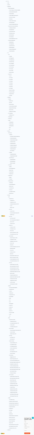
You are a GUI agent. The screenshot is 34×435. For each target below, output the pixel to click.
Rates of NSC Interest (12, 419)
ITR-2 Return (11, 79)
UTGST (10, 314)
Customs (10, 291)
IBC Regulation (11, 303)
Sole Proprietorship (11, 22)
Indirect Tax (10, 225)
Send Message (27, 433)
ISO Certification (11, 36)
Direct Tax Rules (11, 328)
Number (25, 424)
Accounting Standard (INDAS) (13, 287)
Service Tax (10, 310)
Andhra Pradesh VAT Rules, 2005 (14, 376)
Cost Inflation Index (11, 399)
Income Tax (10, 74)
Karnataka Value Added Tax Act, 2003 (15, 271)
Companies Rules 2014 (13, 321)
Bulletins (9, 285)
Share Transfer (11, 109)
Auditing (10, 166)
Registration (9, 6)
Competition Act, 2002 (13, 239)
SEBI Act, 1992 (12, 207)
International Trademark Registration (15, 136)
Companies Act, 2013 (13, 202)
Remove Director (11, 104)
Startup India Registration (12, 49)
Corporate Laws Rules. (12, 319)
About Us (9, 4)
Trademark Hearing (12, 141)
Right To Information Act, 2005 (14, 257)
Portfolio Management (12, 184)
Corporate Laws (11, 198)
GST (9, 54)
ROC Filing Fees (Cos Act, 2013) (13, 426)
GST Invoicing (11, 68)
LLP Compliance (10, 113)
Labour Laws (11, 307)
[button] (7, 1)
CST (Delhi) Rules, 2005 (13, 344)
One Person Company (12, 17)
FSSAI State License (12, 33)
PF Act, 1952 (11, 250)
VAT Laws (10, 262)
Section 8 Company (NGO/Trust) (13, 24)
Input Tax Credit (11, 72)
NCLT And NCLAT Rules (13, 371)
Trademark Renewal (12, 143)
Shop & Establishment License (13, 38)
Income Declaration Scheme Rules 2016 (15, 330)
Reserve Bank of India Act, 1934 (14, 255)
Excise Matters (11, 296)
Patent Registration (12, 161)
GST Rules (10, 335)
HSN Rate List (11, 408)
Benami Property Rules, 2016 (14, 358)
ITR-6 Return (11, 86)
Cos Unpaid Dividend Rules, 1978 (14, 323)
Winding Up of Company (12, 111)
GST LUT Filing (11, 70)
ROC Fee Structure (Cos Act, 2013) (13, 424)
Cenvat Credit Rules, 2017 (13, 342)
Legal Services (10, 175)
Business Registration (11, 8)
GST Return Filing (11, 61)
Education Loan (11, 193)
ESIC (10, 127)
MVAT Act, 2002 (12, 273)
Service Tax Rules (12, 353)
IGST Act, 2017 (12, 221)
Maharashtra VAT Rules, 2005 (14, 385)
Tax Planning (11, 182)
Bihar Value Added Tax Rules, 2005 (14, 378)
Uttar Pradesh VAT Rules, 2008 (14, 394)
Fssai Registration (11, 29)
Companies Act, (12, 200)
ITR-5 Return (11, 84)
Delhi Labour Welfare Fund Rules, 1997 (15, 362)
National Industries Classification (13, 415)
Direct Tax (10, 209)
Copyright (10, 152)
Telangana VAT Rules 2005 (13, 392)
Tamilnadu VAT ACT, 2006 (13, 278)
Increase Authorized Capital (13, 106)
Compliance (9, 97)
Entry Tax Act (12, 230)
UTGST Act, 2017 (12, 223)
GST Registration (11, 58)
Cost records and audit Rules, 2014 (14, 360)
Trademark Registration (13, 138)
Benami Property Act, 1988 (13, 237)
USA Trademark (12, 150)
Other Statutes (11, 355)
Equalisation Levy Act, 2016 (13, 241)
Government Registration (11, 40)
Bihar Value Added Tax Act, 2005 (14, 266)
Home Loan (10, 189)
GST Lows (10, 216)
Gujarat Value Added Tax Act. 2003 (14, 269)
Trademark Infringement (13, 145)
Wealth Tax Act (12, 214)
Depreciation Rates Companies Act (13, 403)
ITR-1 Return (11, 77)
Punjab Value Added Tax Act (14, 275)
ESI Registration (11, 125)
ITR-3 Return (11, 81)
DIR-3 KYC (10, 102)
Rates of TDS (11, 422)
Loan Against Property (12, 191)
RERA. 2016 (11, 253)
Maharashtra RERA (12, 248)
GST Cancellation (11, 63)
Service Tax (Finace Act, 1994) (14, 232)
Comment (25, 430)
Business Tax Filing (11, 90)
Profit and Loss (11, 173)
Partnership (9, 118)
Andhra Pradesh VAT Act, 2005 (14, 264)
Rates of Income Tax (12, 417)
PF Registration (11, 122)
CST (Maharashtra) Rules (13, 346)
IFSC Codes (10, 410)
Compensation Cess (12, 294)
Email (25, 423)
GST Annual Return (11, 65)
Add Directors (11, 100)
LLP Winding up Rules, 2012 (13, 326)
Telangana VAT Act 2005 (13, 280)
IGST (10, 301)
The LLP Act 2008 (11, 312)
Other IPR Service (11, 157)
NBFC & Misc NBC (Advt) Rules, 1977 (15, 367)
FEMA (10, 298)
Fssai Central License (12, 31)
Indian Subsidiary (11, 13)
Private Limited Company (12, 20)
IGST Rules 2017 (12, 339)
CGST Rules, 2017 (12, 337)
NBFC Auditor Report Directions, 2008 (15, 369)
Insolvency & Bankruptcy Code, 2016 (15, 246)
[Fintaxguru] (3, 216)
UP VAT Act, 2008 (12, 282)
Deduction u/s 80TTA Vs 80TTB (13, 401)
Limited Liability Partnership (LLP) (13, 15)
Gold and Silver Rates (12, 406)
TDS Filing (10, 95)
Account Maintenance (12, 168)
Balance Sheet (11, 170)
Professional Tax (11, 93)
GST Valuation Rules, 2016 (13, 351)
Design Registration (12, 159)
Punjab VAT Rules (12, 387)
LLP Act (11, 205)
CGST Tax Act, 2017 (12, 218)
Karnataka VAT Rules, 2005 (13, 383)
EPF (9, 129)
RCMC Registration (11, 47)
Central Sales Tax (11, 289)
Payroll (9, 120)
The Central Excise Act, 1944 (14, 234)
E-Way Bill (10, 56)
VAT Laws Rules (11, 374)
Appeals (10, 177)
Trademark (10, 134)
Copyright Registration (13, 154)
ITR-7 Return (11, 88)
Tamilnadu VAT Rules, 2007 (13, 390)
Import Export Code (11, 45)
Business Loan (11, 186)
